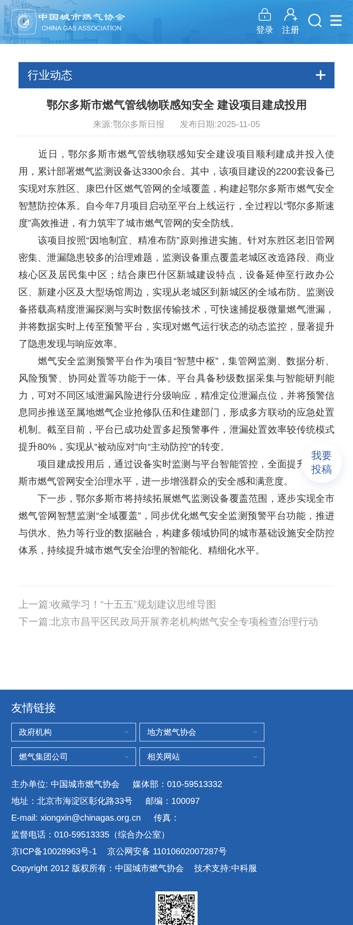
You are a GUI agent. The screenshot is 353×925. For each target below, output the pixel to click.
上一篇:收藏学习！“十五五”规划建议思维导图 (117, 604)
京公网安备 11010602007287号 (167, 851)
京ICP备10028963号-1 (54, 851)
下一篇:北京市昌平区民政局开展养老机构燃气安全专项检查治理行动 (168, 621)
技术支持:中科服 (225, 868)
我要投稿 (321, 462)
